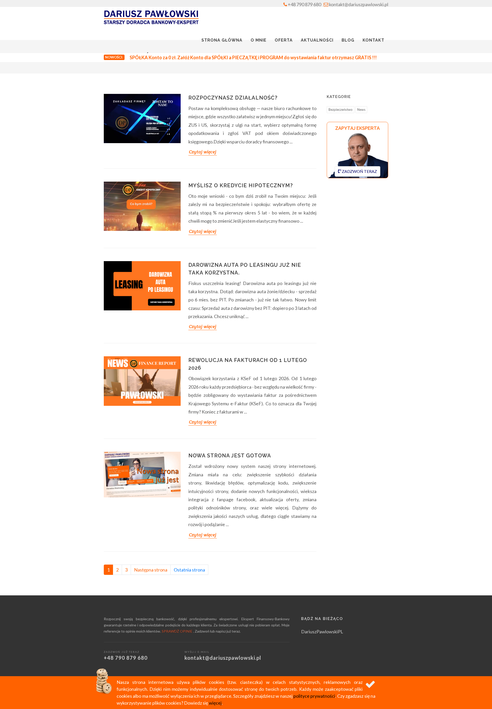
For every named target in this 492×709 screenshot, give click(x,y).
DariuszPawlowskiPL (322, 631)
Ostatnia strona (189, 570)
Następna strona (150, 570)
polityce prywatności (314, 696)
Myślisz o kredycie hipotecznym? (240, 185)
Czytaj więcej (202, 152)
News (361, 109)
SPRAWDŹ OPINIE (177, 631)
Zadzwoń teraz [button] (359, 171)
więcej (215, 703)
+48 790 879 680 (304, 4)
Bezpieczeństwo (341, 109)
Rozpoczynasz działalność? (233, 98)
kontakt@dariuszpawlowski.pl (358, 4)
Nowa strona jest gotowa (229, 455)
